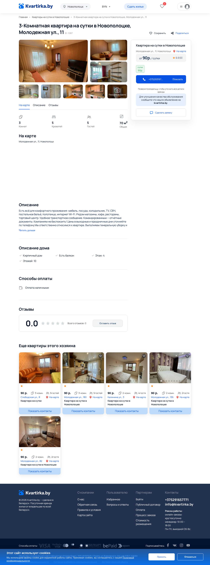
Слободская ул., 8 (30, 397)
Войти (139, 499)
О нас (80, 499)
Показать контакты (40, 411)
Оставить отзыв (107, 323)
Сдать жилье (135, 6)
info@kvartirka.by (179, 504)
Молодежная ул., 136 (162, 397)
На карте (24, 105)
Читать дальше (27, 230)
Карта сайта (85, 515)
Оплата (140, 510)
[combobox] (75, 6)
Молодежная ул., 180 (75, 397)
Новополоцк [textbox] (75, 6)
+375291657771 (177, 500)
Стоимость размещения (143, 522)
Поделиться (182, 33)
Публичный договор (148, 504)
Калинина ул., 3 (116, 397)
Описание (39, 105)
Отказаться (190, 557)
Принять (161, 557)
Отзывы (53, 105)
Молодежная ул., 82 (31, 461)
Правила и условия (89, 510)
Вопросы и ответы (118, 504)
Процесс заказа (146, 515)
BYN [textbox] (104, 6)
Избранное (113, 499)
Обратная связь (87, 504)
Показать (178, 79)
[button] (56, 369)
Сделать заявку (163, 112)
